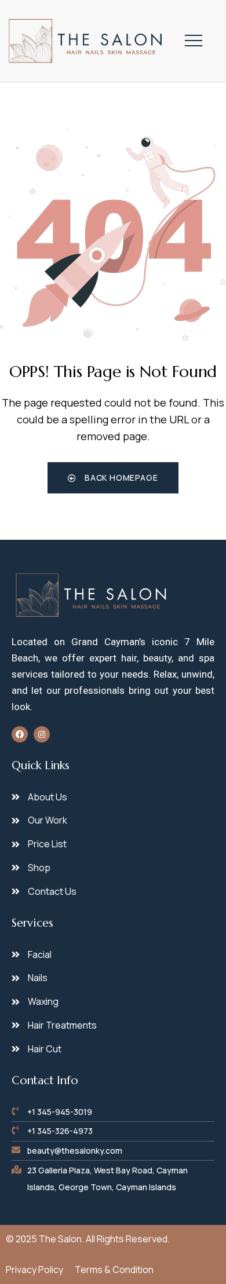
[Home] (86, 40)
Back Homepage (120, 477)
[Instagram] (42, 734)
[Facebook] (20, 734)
